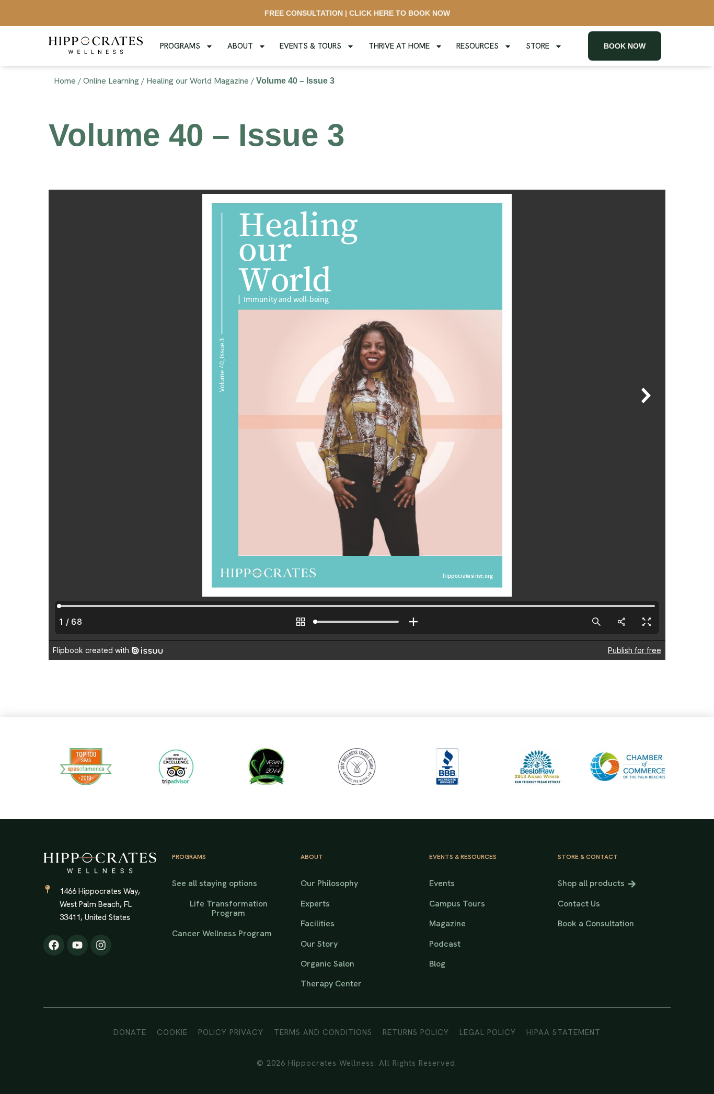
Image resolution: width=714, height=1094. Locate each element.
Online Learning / (114, 80)
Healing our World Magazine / (200, 80)
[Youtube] (77, 945)
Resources (477, 46)
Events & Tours (310, 46)
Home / (68, 80)
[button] (437, 964)
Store (537, 46)
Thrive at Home (399, 46)
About (240, 46)
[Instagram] (100, 945)
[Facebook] (53, 945)
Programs (180, 46)
